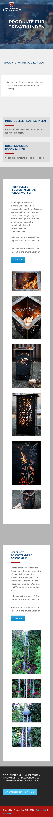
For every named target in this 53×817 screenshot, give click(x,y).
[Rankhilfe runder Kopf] (26, 712)
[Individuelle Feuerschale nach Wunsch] (26, 281)
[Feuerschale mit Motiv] (26, 414)
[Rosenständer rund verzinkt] (26, 737)
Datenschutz (41, 810)
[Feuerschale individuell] (26, 317)
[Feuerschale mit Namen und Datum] (26, 499)
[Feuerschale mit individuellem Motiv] (26, 366)
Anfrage (17, 260)
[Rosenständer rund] (26, 652)
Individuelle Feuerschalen (25, 120)
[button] (49, 7)
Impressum (8, 813)
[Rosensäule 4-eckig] (26, 688)
